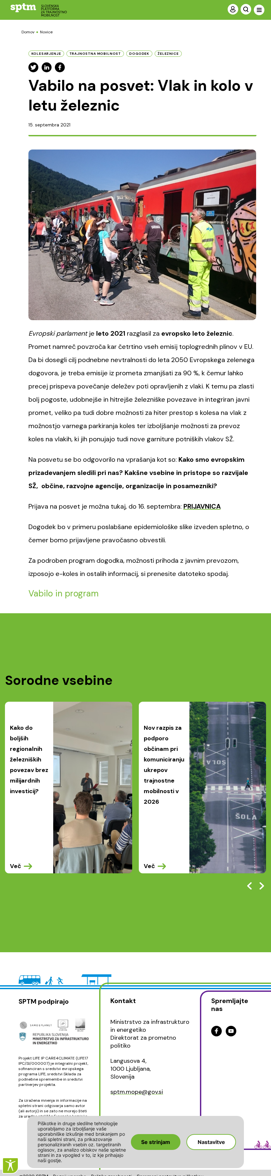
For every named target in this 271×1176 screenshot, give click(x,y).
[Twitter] (33, 67)
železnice (168, 53)
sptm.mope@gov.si (136, 1092)
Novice (46, 32)
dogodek (139, 53)
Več (15, 866)
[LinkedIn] (47, 67)
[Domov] (33, 10)
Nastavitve (211, 1142)
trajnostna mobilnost (95, 53)
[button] (261, 886)
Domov (27, 32)
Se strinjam (155, 1142)
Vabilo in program (63, 593)
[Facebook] (60, 67)
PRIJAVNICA (202, 506)
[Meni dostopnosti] (10, 1166)
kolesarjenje (46, 53)
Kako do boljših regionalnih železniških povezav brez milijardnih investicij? (29, 759)
